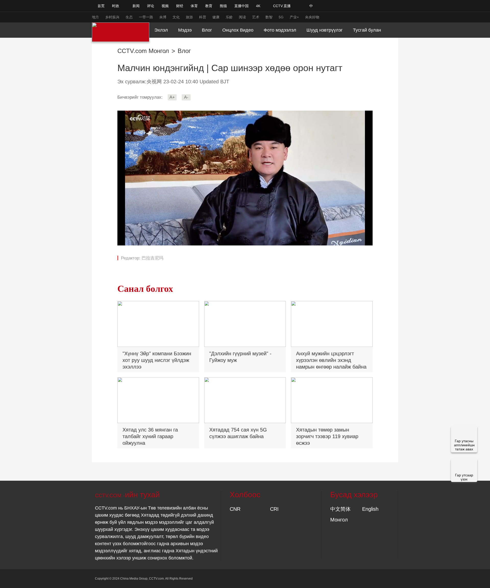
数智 (269, 17)
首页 (101, 6)
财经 (179, 6)
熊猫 (223, 6)
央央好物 (312, 17)
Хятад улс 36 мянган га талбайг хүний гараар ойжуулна (150, 436)
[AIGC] (338, 5)
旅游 (189, 17)
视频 (165, 6)
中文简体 (340, 509)
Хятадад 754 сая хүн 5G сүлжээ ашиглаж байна (238, 433)
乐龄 (229, 17)
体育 (194, 6)
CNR (235, 509)
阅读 (242, 17)
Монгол (339, 519)
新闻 (136, 6)
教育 (208, 6)
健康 (215, 17)
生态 (129, 17)
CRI (274, 509)
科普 (202, 17)
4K (258, 6)
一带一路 (146, 17)
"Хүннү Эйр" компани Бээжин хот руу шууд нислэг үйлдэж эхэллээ (156, 360)
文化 (176, 17)
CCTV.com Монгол (143, 51)
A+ (172, 97)
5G (281, 17)
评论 (150, 6)
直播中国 (241, 6)
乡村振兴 (112, 17)
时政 (115, 6)
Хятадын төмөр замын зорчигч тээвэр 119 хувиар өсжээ (327, 436)
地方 (95, 17)
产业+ (294, 17)
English (370, 509)
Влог (184, 51)
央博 (162, 17)
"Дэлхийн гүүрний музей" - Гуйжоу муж (240, 357)
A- (186, 97)
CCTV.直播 (282, 6)
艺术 (255, 17)
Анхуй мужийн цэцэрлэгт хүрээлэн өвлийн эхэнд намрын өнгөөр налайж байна (331, 360)
